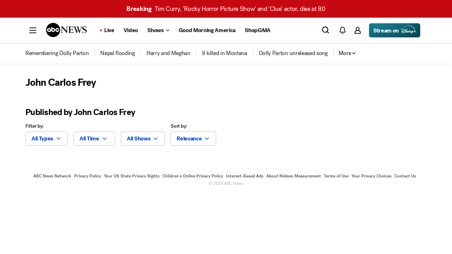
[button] (32, 30)
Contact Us (405, 176)
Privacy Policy (87, 176)
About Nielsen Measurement (293, 176)
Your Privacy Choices (371, 176)
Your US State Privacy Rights (132, 176)
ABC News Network (52, 176)
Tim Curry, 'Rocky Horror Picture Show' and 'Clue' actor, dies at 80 (225, 9)
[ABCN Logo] (66, 30)
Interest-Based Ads (244, 176)
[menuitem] (57, 53)
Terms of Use (336, 176)
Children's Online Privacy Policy (192, 176)
